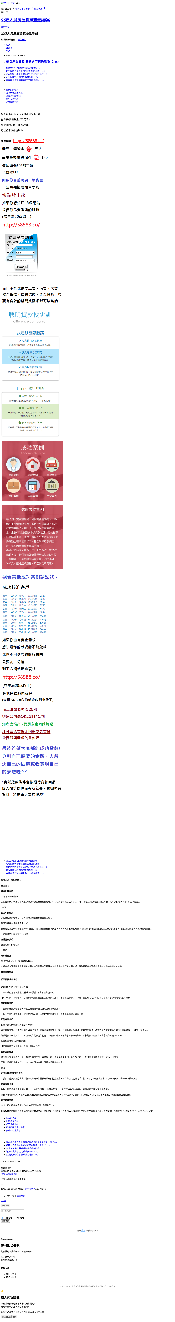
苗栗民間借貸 (12, 90)
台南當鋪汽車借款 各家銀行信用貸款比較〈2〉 (27, 74)
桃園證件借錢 (12, 1121)
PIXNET (68, 1286)
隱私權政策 (102, 1286)
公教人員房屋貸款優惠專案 (25, 20)
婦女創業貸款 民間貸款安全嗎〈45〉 (22, 1151)
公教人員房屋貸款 (9, 1174)
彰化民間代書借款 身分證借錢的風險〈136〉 (26, 71)
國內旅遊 (21, 1196)
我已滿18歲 (6, 1317)
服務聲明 (112, 1286)
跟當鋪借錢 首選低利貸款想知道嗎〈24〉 (25, 68)
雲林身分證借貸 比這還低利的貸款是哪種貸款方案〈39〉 (32, 1142)
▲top (3, 1200)
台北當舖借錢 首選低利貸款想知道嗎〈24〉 (26, 1148)
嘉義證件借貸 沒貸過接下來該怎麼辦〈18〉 (26, 80)
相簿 (8, 45)
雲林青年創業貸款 (14, 93)
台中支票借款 (12, 99)
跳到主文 (5, 27)
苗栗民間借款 (12, 102)
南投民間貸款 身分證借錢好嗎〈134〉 (23, 77)
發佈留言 (5, 1221)
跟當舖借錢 (11, 1118)
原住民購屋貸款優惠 (15, 1127)
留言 (33, 1189)
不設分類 (22, 40)
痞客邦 (28, 1189)
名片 (8, 51)
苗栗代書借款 (12, 1124)
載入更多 (5, 1206)
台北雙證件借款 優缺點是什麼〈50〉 (22, 1155)
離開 (14, 1317)
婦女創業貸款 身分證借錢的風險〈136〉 (33, 61)
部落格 (9, 48)
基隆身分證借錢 (13, 96)
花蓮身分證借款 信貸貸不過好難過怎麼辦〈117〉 (28, 1145)
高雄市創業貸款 (13, 1130)
